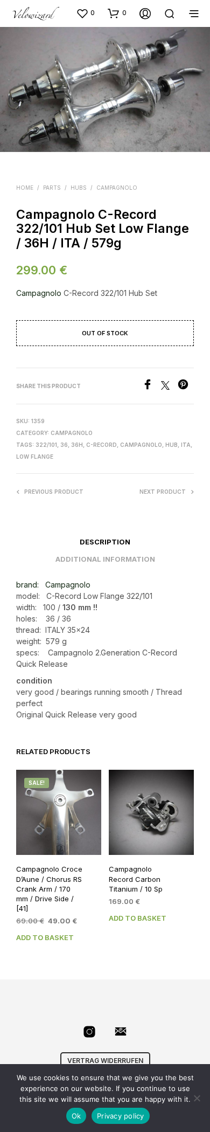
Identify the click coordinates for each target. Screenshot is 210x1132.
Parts (52, 187)
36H (77, 444)
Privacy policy (120, 1116)
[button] (85, 13)
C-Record (101, 444)
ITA (186, 444)
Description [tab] (105, 541)
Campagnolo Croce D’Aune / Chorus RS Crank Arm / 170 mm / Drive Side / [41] (49, 889)
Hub (171, 444)
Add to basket (45, 937)
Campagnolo (116, 187)
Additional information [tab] (105, 559)
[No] (196, 1098)
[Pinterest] (186, 386)
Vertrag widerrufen (105, 1061)
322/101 (46, 444)
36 (64, 444)
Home (24, 187)
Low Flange (34, 456)
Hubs (79, 187)
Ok (76, 1116)
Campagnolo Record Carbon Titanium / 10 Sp (136, 879)
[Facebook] (151, 386)
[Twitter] (169, 386)
